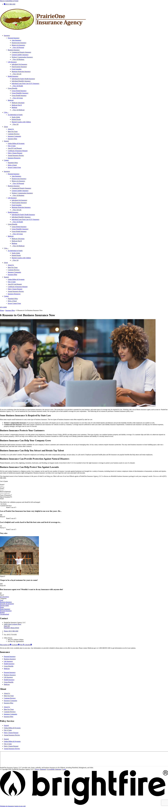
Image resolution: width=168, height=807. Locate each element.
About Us (11, 129)
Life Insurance (12, 62)
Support (6, 141)
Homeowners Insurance (19, 43)
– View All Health (17, 86)
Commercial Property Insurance (21, 52)
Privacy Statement (40, 769)
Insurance (7, 35)
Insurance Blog (12, 139)
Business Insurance (14, 50)
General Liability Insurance (20, 55)
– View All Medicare (18, 110)
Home (2, 310)
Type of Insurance (6, 495)
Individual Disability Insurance (21, 81)
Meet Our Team (13, 131)
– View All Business (18, 59)
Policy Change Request (15, 153)
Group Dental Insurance (19, 91)
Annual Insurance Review (16, 155)
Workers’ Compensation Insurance (22, 57)
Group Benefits (12, 88)
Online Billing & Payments (16, 143)
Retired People (16, 119)
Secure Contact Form (14, 167)
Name (2, 484)
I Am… (6, 112)
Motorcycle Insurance (18, 45)
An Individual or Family (15, 114)
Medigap (14, 107)
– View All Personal (18, 47)
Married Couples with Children (21, 122)
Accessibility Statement (54, 769)
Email (2, 488)
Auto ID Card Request (15, 148)
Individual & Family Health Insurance (23, 79)
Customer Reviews (13, 134)
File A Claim (12, 146)
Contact (6, 160)
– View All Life (16, 74)
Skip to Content (5, 1)
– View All (15, 124)
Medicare (11, 100)
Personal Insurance (13, 38)
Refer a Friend (12, 165)
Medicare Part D (17, 105)
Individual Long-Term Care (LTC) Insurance (25, 83)
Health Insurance (13, 76)
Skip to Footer (14, 1)
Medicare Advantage (18, 103)
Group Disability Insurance (20, 93)
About (6, 126)
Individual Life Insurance (19, 64)
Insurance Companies (14, 136)
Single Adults (16, 117)
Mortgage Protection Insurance (21, 71)
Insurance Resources (14, 158)
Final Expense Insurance (19, 66)
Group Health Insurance (19, 95)
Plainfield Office (13, 163)
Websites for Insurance (13, 806)
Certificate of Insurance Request (17, 151)
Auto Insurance (16, 40)
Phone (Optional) (5, 491)
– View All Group (17, 98)
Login (64, 769)
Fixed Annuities (16, 69)
